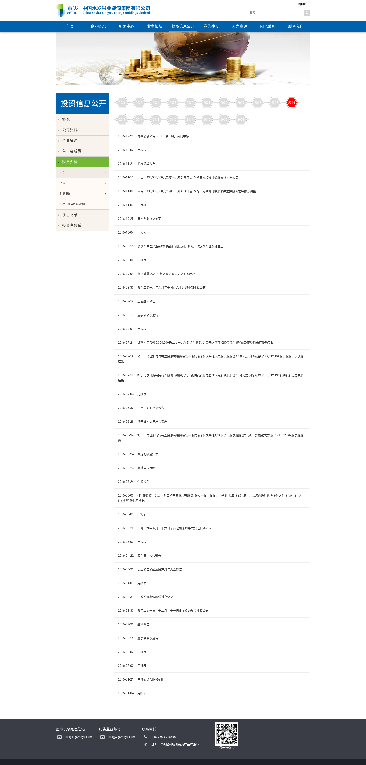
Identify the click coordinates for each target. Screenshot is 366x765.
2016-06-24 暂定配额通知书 (138, 454)
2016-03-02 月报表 (132, 652)
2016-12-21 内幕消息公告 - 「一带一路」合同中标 (153, 136)
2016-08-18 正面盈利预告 (136, 301)
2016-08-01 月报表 (132, 329)
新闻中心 (126, 26)
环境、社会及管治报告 (73, 204)
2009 (223, 119)
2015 (122, 119)
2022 (190, 102)
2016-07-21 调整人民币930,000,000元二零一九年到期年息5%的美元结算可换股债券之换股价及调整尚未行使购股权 (196, 342)
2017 (274, 102)
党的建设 (211, 26)
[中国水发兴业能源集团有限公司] (103, 10)
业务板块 (154, 26)
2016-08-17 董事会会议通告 (138, 315)
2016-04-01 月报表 (132, 583)
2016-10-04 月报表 (132, 232)
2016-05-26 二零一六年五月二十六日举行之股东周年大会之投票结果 (165, 528)
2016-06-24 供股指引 (133, 481)
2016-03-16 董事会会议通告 (138, 638)
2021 (207, 102)
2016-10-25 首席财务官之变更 (139, 218)
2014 (139, 119)
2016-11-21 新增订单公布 (136, 163)
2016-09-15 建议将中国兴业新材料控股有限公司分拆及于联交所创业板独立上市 (172, 246)
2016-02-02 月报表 (132, 665)
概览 (66, 119)
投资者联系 (71, 225)
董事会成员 (71, 151)
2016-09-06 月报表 (132, 260)
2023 (173, 102)
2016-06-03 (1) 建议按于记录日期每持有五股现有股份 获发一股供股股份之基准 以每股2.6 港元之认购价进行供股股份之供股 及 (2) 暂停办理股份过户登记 (210, 498)
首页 (70, 26)
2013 (156, 119)
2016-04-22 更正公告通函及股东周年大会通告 (150, 569)
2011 (190, 119)
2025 (139, 102)
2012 (173, 119)
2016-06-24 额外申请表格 (136, 468)
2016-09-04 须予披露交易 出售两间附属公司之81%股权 (156, 273)
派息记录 (70, 215)
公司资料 (70, 130)
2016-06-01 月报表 (132, 514)
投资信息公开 (183, 26)
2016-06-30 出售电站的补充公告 (141, 407)
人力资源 (239, 26)
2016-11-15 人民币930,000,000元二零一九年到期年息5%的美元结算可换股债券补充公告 (178, 177)
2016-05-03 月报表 (132, 542)
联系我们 (296, 26)
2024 (156, 102)
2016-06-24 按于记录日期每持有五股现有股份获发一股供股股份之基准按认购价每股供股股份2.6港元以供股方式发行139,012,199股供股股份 (210, 438)
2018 (257, 102)
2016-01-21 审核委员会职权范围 (141, 679)
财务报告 (65, 193)
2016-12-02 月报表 (132, 150)
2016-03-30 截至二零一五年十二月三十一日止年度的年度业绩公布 (163, 610)
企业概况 (98, 26)
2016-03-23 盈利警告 (133, 624)
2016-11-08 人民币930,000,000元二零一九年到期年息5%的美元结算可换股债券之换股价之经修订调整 (187, 191)
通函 (62, 183)
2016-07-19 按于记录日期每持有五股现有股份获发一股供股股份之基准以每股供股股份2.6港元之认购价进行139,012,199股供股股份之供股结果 (210, 359)
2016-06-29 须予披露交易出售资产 (142, 421)
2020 (223, 102)
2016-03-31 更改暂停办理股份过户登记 (145, 597)
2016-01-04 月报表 (132, 693)
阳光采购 (267, 26)
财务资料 (70, 162)
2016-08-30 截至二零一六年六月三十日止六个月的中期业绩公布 (162, 287)
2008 (240, 119)
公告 (62, 172)
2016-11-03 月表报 (132, 205)
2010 (207, 119)
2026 (122, 102)
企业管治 (70, 140)
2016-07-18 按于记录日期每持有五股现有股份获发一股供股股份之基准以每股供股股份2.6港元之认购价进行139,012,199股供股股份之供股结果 (210, 378)
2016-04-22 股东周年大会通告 (139, 555)
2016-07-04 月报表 (132, 394)
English (301, 4)
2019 (240, 102)
